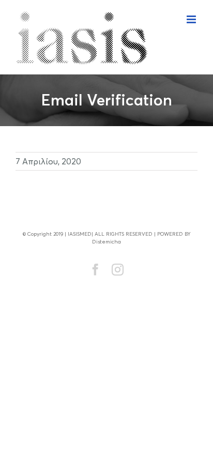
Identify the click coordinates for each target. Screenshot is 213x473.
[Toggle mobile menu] (192, 19)
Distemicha (106, 241)
